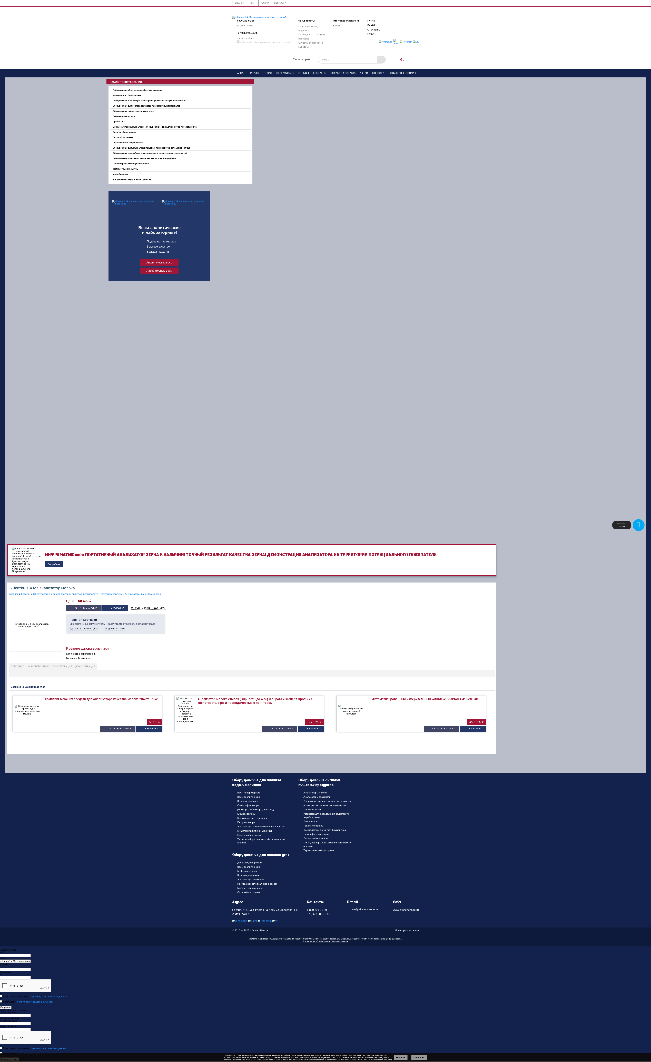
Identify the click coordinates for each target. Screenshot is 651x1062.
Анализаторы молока (315, 792)
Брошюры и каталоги (407, 930)
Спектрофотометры (248, 805)
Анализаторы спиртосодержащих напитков (261, 826)
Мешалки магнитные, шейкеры (254, 830)
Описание (17, 666)
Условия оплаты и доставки (148, 607)
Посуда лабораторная (249, 835)
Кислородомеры (246, 813)
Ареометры (118, 121)
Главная (239, 73)
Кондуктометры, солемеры (252, 818)
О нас (268, 73)
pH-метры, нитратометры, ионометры (324, 805)
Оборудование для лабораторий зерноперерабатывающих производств (149, 100)
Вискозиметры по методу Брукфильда (324, 830)
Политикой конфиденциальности (385, 939)
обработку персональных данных (48, 996)
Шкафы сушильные (248, 801)
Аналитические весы (159, 262)
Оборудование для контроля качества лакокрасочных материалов (146, 106)
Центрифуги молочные (316, 834)
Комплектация (62, 666)
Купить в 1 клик (86, 607)
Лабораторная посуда (124, 116)
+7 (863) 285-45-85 (247, 33)
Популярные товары (402, 73)
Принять (401, 1057)
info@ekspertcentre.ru (346, 20)
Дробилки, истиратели (249, 862)
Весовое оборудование (124, 132)
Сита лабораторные (123, 137)
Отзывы (303, 73)
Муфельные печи (247, 871)
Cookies (317, 939)
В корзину (117, 607)
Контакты (319, 73)
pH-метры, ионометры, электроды (256, 809)
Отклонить (419, 1057)
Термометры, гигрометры (125, 169)
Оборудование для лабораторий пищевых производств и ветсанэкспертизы (151, 148)
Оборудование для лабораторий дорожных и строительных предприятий (150, 153)
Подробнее (54, 564)
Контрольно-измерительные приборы (132, 179)
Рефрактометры (246, 822)
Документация (85, 666)
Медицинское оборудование (127, 95)
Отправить (5, 1007)
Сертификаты (285, 73)
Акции (364, 73)
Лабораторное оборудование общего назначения (137, 90)
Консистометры (312, 809)
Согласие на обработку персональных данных (325, 941)
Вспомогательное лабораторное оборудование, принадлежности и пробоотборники (155, 127)
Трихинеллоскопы (313, 825)
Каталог (255, 73)
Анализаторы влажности (317, 796)
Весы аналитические (248, 796)
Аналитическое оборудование (128, 142)
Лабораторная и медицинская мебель (132, 163)
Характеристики (38, 666)
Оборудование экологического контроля (133, 111)
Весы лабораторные (248, 792)
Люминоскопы (311, 821)
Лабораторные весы (159, 270)
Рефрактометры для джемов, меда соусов (327, 801)
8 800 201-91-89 (245, 20)
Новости (378, 73)
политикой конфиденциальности (35, 1001)
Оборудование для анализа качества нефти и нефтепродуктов (144, 158)
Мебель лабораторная (250, 888)
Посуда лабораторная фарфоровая (257, 883)
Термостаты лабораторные (318, 850)
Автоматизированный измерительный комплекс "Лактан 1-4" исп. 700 (425, 699)
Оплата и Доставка (343, 73)
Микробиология (120, 174)
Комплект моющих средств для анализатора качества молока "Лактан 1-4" (101, 699)
